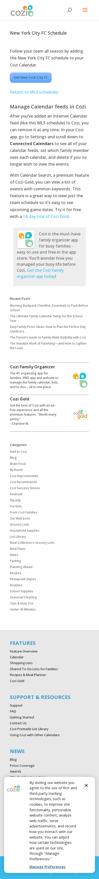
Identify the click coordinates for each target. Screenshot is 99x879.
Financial (16, 494)
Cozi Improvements (24, 476)
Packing (15, 561)
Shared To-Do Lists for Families (34, 669)
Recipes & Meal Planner (28, 674)
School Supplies (21, 591)
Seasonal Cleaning (23, 597)
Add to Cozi (18, 451)
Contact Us (18, 723)
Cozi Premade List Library (29, 729)
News (14, 555)
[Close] (86, 785)
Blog (13, 458)
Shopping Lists (21, 663)
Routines (16, 585)
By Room (16, 470)
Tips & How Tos (22, 603)
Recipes (15, 573)
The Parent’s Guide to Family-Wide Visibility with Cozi (48, 337)
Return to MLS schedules (34, 92)
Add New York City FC (31, 77)
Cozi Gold (17, 681)
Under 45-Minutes (23, 609)
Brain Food (18, 464)
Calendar (17, 657)
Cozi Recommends (23, 482)
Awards (15, 771)
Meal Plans (17, 549)
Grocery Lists (19, 524)
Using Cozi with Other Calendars (35, 735)
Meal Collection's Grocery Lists (32, 542)
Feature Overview (23, 651)
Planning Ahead (21, 567)
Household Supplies (24, 530)
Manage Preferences (47, 866)
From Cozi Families (23, 512)
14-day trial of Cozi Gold (46, 216)
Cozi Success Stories (25, 488)
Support (16, 705)
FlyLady (15, 500)
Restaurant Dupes (23, 579)
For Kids (16, 506)
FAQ (13, 711)
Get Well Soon (20, 518)
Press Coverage (22, 765)
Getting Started (22, 717)
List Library (18, 536)
